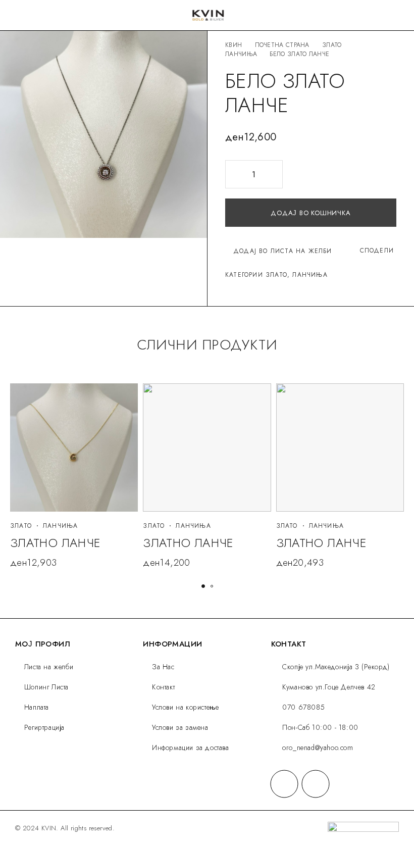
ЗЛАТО (332, 44)
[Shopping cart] (399, 16)
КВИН (233, 44)
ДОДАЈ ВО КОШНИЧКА (310, 213)
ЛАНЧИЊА (241, 54)
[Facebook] (284, 784)
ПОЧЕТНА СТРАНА (282, 44)
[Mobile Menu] (19, 15)
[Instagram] (315, 784)
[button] (203, 586)
